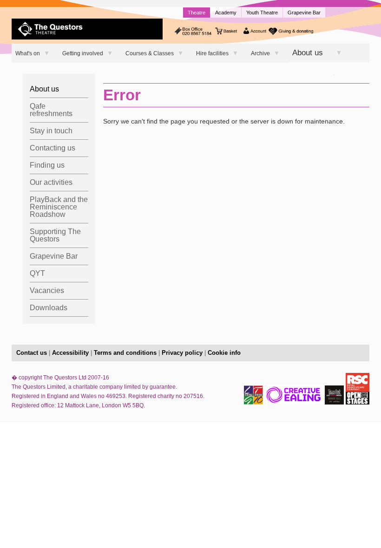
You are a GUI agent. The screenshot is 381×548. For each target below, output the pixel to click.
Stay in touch (51, 131)
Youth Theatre (262, 12)
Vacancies (47, 290)
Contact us (31, 352)
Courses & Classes (149, 53)
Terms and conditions (125, 352)
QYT (37, 273)
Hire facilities (212, 53)
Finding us (47, 165)
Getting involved (82, 53)
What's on (27, 53)
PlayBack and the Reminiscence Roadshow (59, 207)
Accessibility (70, 352)
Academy (225, 12)
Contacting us (52, 148)
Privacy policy (182, 352)
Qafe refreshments (51, 109)
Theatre (196, 12)
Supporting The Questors (55, 235)
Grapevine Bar (304, 12)
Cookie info (224, 352)
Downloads (48, 308)
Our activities (51, 182)
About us (307, 52)
